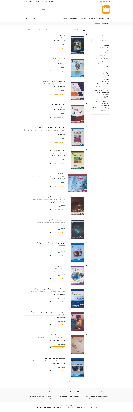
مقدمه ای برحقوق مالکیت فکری (56, 197)
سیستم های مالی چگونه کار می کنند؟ (55, 358)
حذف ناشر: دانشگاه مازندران (102, 31)
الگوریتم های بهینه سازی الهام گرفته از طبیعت (52, 81)
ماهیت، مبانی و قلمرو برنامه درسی (55, 58)
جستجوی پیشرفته (73, 18)
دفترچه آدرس (76, 398)
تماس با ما (25, 1)
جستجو (106, 23)
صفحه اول (73, 406)
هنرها (106, 66)
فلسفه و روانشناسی (102, 64)
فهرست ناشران (101, 18)
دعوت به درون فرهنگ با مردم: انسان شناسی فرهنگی (50, 243)
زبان (106, 53)
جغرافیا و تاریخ (104, 48)
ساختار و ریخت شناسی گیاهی (57, 150)
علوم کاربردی (104, 61)
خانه (108, 18)
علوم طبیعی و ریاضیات (102, 58)
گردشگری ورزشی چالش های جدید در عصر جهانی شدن (50, 127)
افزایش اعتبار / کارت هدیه (33, 1)
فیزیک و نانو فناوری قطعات (57, 104)
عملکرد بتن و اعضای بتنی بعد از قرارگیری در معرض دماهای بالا (47, 312)
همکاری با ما (64, 18)
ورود (25, 18)
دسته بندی (83, 18)
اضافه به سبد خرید (58, 48)
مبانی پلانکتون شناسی (59, 35)
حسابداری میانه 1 (60, 266)
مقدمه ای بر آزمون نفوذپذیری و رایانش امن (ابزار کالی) (50, 220)
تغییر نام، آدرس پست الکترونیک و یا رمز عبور (69, 396)
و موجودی (25, 30)
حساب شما (51, 1)
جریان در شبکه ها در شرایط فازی (56, 335)
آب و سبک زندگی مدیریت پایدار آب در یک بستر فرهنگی (49, 289)
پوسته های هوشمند (59, 173)
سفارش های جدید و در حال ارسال (93, 396)
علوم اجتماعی (104, 56)
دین (106, 50)
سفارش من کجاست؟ (43, 1)
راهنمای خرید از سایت (46, 398)
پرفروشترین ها (92, 18)
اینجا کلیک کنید (33, 396)
